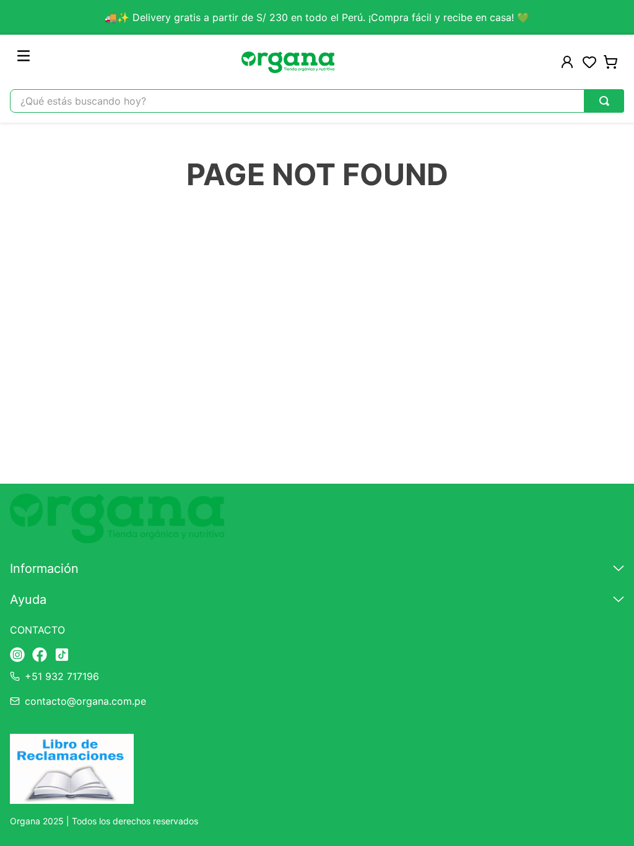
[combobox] (317, 101)
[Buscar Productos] (604, 101)
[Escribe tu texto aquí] (17, 655)
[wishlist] (589, 62)
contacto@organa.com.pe (85, 701)
